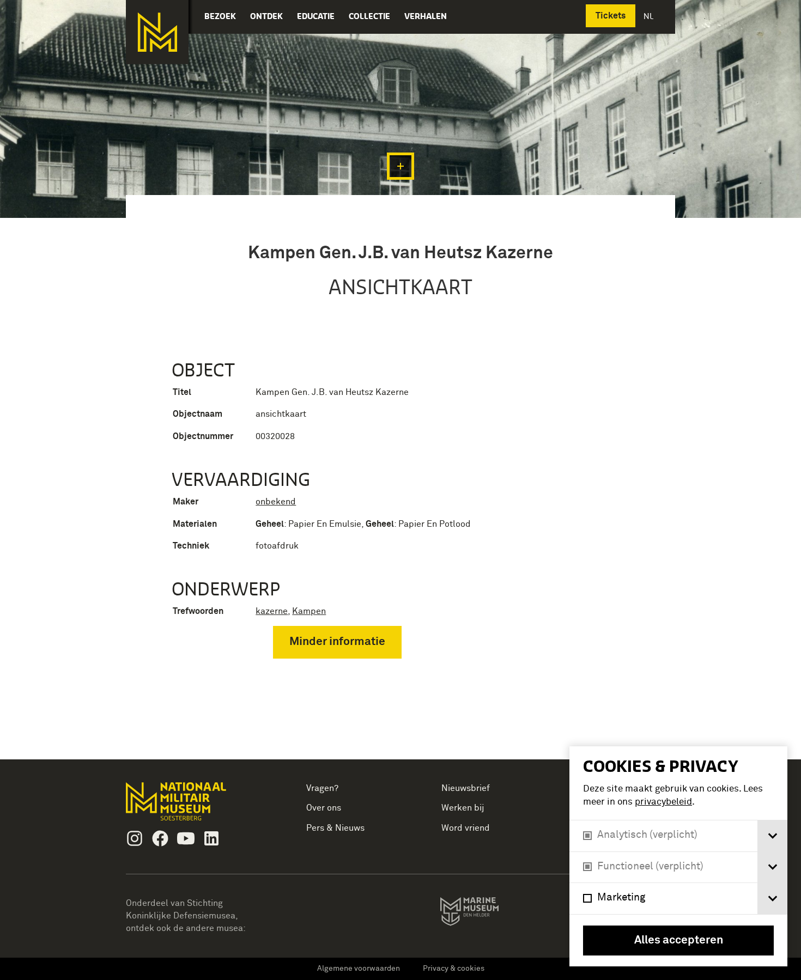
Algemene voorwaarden (358, 968)
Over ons (323, 808)
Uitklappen (400, 166)
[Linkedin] (211, 838)
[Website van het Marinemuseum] (484, 913)
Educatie (316, 16)
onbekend (276, 501)
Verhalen (425, 16)
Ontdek (266, 16)
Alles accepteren (678, 940)
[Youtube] (186, 838)
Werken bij (462, 808)
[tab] (772, 835)
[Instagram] (134, 838)
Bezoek (220, 16)
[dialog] (678, 856)
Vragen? (322, 788)
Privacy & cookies (453, 968)
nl (650, 16)
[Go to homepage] (193, 806)
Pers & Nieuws (335, 828)
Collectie (369, 16)
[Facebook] (160, 838)
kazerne (272, 611)
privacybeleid (663, 802)
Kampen (309, 611)
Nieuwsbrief (465, 788)
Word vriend (465, 828)
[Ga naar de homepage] (157, 32)
